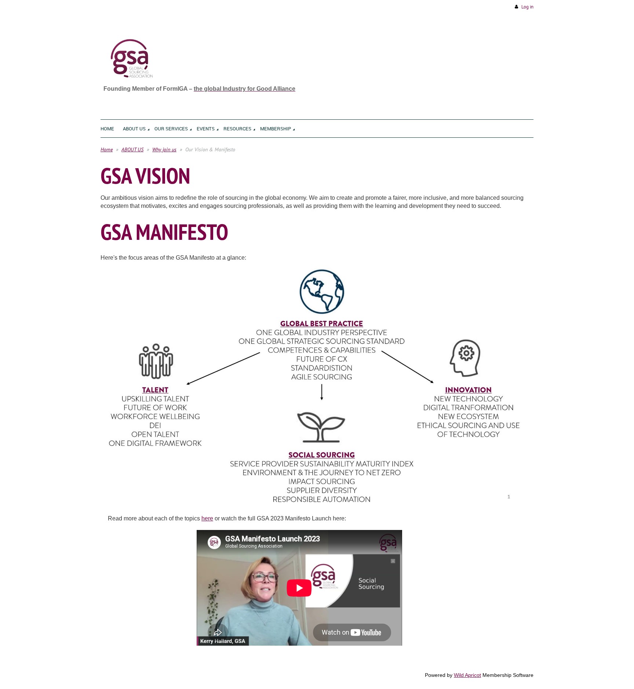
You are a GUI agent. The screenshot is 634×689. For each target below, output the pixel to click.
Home (107, 149)
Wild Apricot (467, 675)
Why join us (164, 149)
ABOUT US (132, 149)
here (207, 518)
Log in (527, 7)
